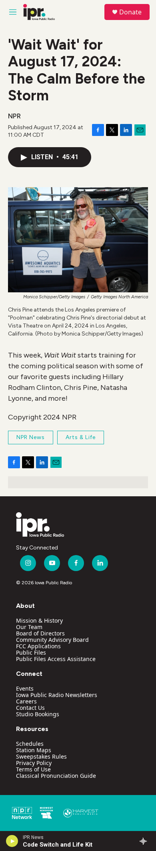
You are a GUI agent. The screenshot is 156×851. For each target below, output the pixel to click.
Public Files (31, 652)
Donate (130, 12)
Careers (26, 701)
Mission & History (39, 620)
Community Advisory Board (52, 639)
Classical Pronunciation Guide (56, 775)
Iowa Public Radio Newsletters (56, 695)
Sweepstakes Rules (41, 756)
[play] (12, 841)
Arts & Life (81, 437)
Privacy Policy (34, 763)
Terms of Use (33, 769)
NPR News (30, 437)
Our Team (29, 627)
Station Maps (33, 750)
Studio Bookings (37, 714)
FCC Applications (38, 646)
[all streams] (145, 841)
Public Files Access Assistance (56, 659)
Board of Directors (40, 633)
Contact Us (30, 707)
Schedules (30, 743)
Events (25, 688)
